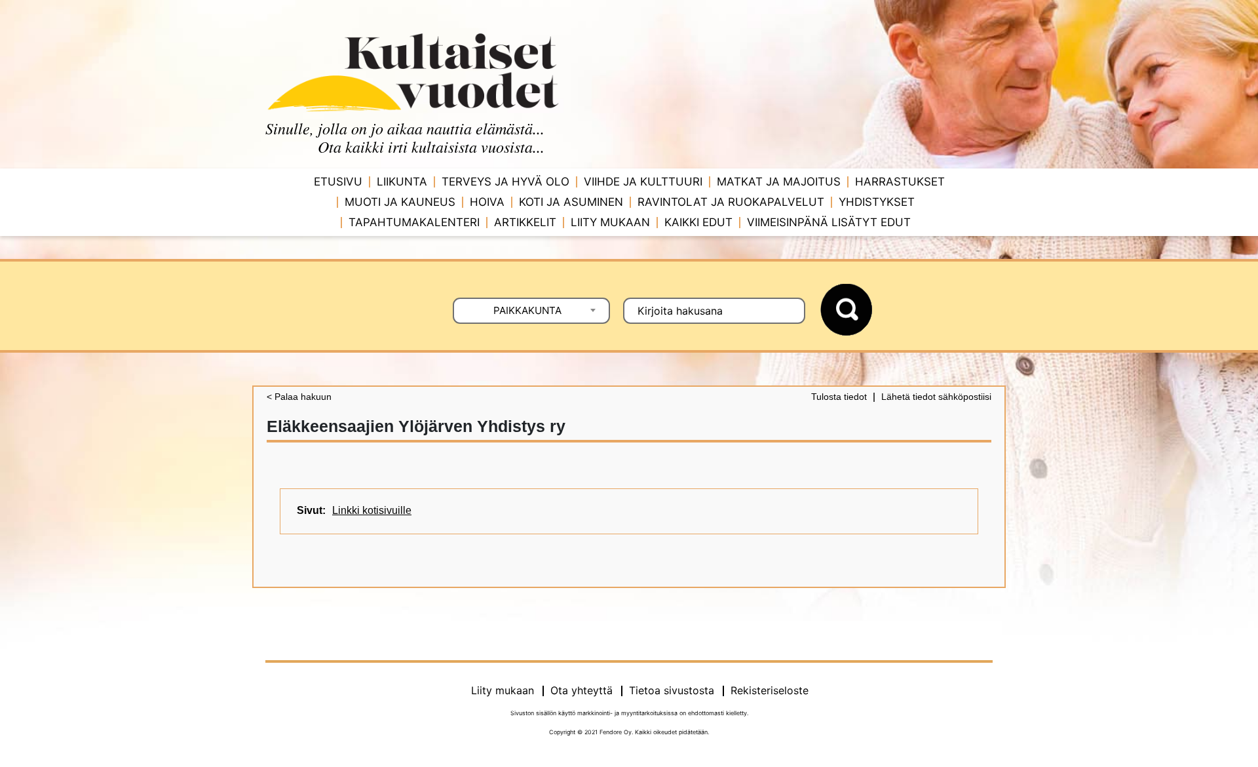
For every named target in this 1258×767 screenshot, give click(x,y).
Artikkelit (525, 222)
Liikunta (402, 181)
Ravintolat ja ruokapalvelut (731, 201)
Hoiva (487, 201)
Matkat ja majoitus (779, 181)
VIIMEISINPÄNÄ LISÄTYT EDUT (829, 222)
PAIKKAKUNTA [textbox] (527, 310)
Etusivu (338, 181)
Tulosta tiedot (839, 396)
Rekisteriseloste (770, 690)
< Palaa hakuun (299, 396)
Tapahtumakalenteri (414, 222)
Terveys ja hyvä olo (505, 181)
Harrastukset (900, 181)
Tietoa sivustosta (671, 690)
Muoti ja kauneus (400, 201)
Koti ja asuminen (571, 201)
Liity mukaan (610, 222)
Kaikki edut (698, 222)
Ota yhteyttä (581, 690)
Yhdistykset (877, 201)
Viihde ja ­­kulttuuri (643, 181)
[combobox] (531, 311)
